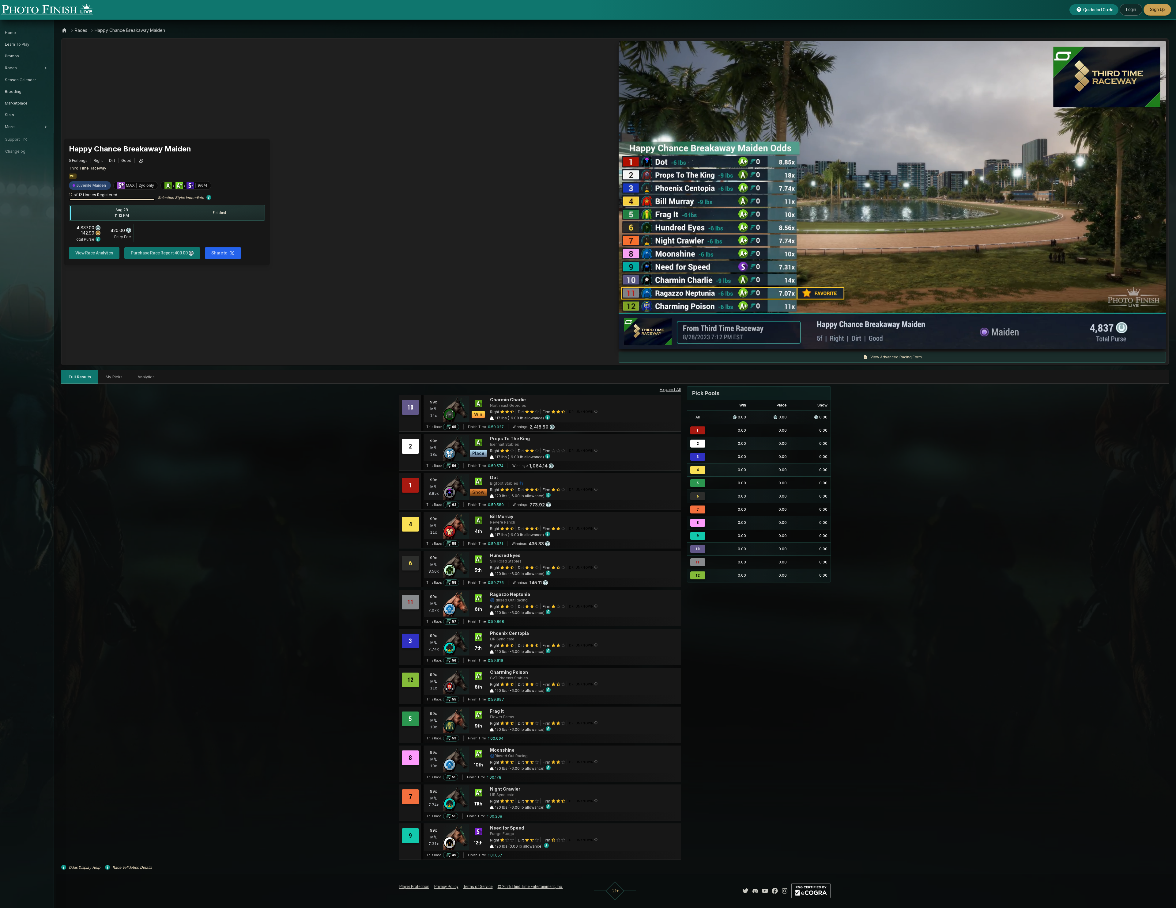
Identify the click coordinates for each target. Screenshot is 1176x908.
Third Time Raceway (87, 168)
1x (686, 341)
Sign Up (1157, 9)
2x (695, 341)
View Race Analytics (94, 252)
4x (705, 341)
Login (1131, 9)
